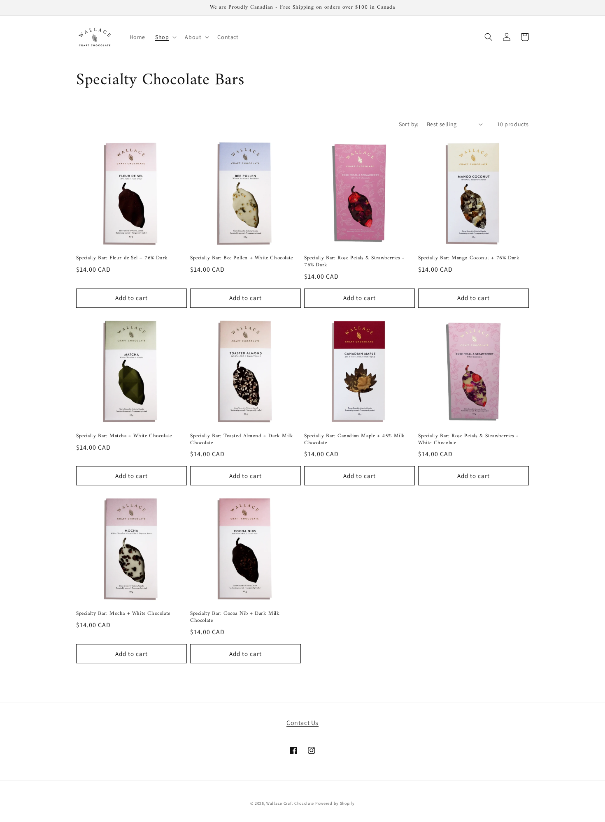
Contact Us (302, 722)
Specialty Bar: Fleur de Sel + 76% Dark (122, 258)
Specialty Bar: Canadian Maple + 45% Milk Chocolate (354, 440)
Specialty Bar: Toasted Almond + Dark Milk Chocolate (241, 440)
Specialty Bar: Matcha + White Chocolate (124, 436)
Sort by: (409, 124)
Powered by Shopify (335, 803)
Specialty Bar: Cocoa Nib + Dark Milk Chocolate (235, 617)
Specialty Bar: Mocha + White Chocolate (123, 613)
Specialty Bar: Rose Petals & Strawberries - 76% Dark (354, 262)
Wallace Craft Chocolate (290, 803)
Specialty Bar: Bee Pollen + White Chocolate (241, 258)
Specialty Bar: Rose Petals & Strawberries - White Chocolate (468, 440)
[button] (165, 37)
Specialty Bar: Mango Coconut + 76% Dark (468, 258)
